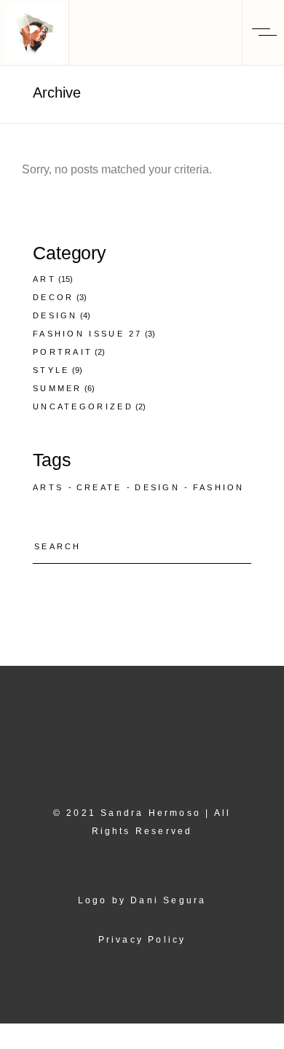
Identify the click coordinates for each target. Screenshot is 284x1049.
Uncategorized (83, 406)
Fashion (219, 487)
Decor (53, 297)
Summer (57, 388)
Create (99, 487)
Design (55, 315)
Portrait (62, 351)
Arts (48, 487)
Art (44, 279)
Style (51, 370)
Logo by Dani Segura (142, 900)
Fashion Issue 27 (88, 333)
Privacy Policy (142, 940)
